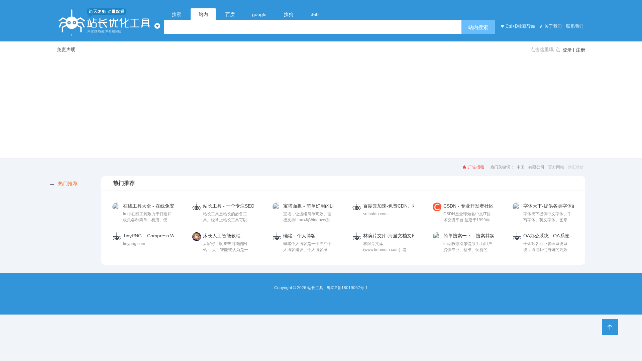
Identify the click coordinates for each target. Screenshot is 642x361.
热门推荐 (68, 183)
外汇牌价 (576, 167)
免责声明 (66, 49)
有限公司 (536, 167)
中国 (521, 167)
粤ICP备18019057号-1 (347, 287)
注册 (580, 49)
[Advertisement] (321, 105)
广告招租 (475, 167)
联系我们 (574, 26)
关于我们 (553, 26)
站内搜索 (478, 27)
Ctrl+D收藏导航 (520, 26)
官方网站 (556, 167)
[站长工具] (105, 21)
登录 (567, 49)
